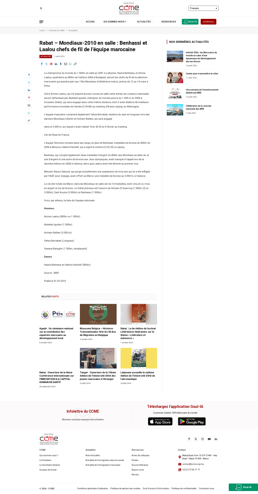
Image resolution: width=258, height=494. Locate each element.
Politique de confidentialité (184, 488)
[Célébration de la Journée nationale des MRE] (175, 109)
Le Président (45, 460)
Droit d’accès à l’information (156, 488)
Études (135, 460)
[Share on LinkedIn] (56, 63)
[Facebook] (29, 75)
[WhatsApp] (29, 113)
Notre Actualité (93, 455)
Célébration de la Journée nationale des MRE (198, 107)
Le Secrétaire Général (49, 465)
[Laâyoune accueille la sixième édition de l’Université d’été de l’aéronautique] (138, 358)
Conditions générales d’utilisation (92, 488)
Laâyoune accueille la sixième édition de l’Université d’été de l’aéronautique (137, 375)
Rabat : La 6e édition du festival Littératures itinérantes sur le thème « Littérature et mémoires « (138, 333)
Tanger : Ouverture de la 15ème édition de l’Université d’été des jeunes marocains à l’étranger (98, 375)
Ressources (169, 21)
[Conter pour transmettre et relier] (175, 77)
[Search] (40, 8)
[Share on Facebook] (41, 63)
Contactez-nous (206, 488)
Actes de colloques (140, 455)
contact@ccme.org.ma (193, 464)
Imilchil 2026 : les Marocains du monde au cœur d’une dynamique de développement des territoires (201, 57)
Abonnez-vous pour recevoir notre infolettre (83, 419)
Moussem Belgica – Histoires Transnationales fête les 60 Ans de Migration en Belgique (98, 332)
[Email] (29, 105)
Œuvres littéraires (140, 465)
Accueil (90, 21)
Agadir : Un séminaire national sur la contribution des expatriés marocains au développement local (56, 333)
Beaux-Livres (138, 470)
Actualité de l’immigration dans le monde (105, 460)
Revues (135, 474)
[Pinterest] (29, 98)
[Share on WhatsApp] (70, 63)
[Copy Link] (75, 63)
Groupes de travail (47, 470)
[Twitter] (29, 82)
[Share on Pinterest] (51, 63)
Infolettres (208, 21)
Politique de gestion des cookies (125, 488)
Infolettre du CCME (83, 411)
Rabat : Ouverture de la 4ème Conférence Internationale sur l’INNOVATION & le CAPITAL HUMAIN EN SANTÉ (56, 377)
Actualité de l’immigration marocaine (103, 465)
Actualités (144, 21)
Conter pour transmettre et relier (202, 73)
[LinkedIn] (29, 90)
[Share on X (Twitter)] (46, 63)
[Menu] (41, 21)
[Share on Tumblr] (61, 63)
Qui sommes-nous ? (114, 21)
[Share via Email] (65, 63)
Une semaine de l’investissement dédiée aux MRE (202, 91)
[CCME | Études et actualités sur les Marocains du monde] (129, 8)
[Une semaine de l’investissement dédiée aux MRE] (175, 93)
